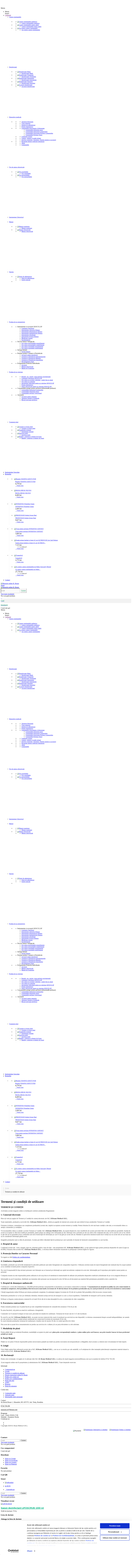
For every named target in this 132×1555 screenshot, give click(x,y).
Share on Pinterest (11, 1464)
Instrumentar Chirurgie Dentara (30, 330)
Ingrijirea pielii (25, 435)
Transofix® (18, 558)
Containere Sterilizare (27, 328)
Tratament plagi (13, 422)
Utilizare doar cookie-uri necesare (115, 1538)
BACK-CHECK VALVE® (23, 493)
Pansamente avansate (27, 431)
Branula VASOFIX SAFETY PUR (25, 481)
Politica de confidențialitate (13, 1379)
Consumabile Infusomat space (34, 130)
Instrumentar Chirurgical (16, 217)
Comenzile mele (10, 1393)
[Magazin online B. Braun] (10, 583)
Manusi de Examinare (27, 368)
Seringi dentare (25, 351)
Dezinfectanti (13, 67)
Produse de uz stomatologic (17, 322)
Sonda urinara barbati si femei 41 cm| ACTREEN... (30, 543)
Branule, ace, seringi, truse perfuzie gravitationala (36, 376)
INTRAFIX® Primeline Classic (24, 506)
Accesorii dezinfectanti (28, 86)
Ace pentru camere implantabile (30, 30)
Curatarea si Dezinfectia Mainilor (31, 358)
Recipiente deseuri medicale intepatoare (32, 141)
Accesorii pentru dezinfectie (29, 355)
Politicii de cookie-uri (42, 1535)
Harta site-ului (9, 1380)
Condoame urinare (26, 136)
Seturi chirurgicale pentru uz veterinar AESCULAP (36, 386)
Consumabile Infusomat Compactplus (32, 390)
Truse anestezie (25, 123)
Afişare (29, 1551)
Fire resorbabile (26, 173)
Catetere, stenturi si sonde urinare (31, 138)
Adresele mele (9, 1395)
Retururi (7, 1384)
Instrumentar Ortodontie (28, 335)
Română (10, 1482)
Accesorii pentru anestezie (29, 396)
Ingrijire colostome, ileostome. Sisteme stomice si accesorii (38, 140)
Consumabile (25, 145)
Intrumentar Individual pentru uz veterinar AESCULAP (37, 383)
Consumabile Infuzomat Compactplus (36, 131)
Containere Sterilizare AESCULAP (31, 378)
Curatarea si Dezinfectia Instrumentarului (33, 356)
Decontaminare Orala (27, 361)
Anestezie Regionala (27, 122)
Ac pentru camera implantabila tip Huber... (27, 569)
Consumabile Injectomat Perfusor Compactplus (39, 133)
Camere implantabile (15, 17)
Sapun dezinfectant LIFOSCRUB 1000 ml (22, 1508)
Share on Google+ (11, 1462)
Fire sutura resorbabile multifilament (32, 348)
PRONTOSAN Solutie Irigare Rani (25, 518)
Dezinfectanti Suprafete (28, 83)
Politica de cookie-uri (47, 1545)
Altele (23, 143)
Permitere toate (114, 1526)
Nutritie (11, 272)
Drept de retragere (11, 1386)
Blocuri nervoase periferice (29, 400)
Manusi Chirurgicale (27, 366)
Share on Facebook (11, 1460)
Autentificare (10, 1489)
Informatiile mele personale (14, 1397)
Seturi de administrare (27, 278)
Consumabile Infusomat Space (30, 391)
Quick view (19, 485)
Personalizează (113, 1532)
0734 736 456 (6, 6)
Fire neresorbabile (26, 177)
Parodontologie (25, 340)
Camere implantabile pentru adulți (31, 26)
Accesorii (24, 365)
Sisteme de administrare (28, 125)
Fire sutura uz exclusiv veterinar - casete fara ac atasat (37, 380)
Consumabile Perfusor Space (34, 135)
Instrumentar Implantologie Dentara (31, 333)
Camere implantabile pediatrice (30, 23)
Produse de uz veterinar (16, 372)
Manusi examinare (26, 228)
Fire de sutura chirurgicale (16, 167)
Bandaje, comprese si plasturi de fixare (32, 438)
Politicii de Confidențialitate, (63, 1535)
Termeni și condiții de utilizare (15, 1373)
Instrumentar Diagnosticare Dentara (31, 331)
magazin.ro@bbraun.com (9, 1409)
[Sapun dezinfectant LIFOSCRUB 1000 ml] (6, 1504)
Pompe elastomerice (27, 127)
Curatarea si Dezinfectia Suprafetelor (32, 360)
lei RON (8, 1486)
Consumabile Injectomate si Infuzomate (33, 128)
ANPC (7, 1382)
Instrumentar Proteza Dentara (30, 336)
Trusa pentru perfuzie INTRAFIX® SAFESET (29, 531)
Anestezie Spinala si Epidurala (30, 398)
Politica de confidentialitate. (21, 1257)
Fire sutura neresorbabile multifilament (32, 345)
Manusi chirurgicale (27, 231)
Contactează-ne (10, 1369)
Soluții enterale (25, 280)
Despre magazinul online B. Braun (16, 1375)
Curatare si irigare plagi (28, 428)
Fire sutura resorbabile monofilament (32, 346)
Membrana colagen (26, 338)
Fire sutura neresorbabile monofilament (32, 343)
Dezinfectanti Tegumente (28, 76)
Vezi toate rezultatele (7, 594)
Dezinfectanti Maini (27, 73)
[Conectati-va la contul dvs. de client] (1, 598)
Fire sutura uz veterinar (28, 381)
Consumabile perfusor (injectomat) (31, 393)
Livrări (7, 1371)
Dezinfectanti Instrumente (29, 80)
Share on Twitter (10, 1459)
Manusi (11, 222)
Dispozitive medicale (15, 117)
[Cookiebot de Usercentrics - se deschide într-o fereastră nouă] (13, 1551)
